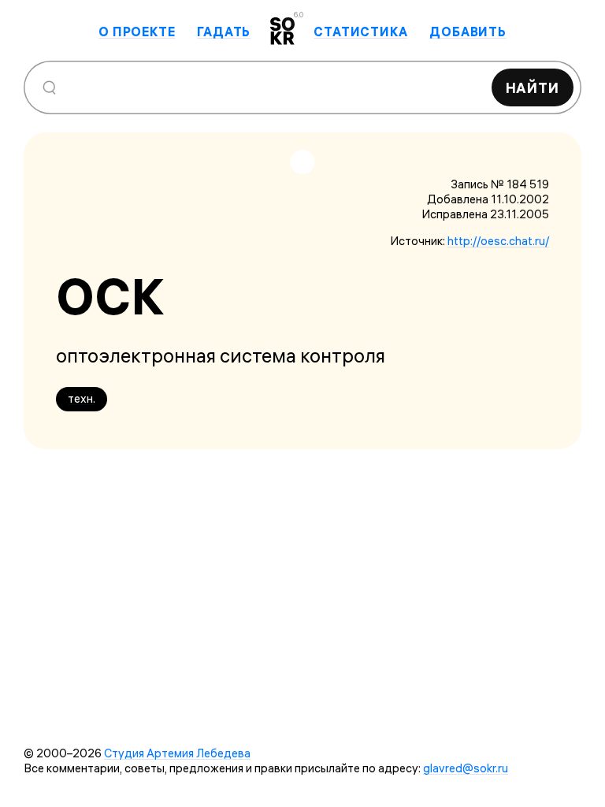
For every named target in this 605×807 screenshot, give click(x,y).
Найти (533, 88)
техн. (81, 398)
